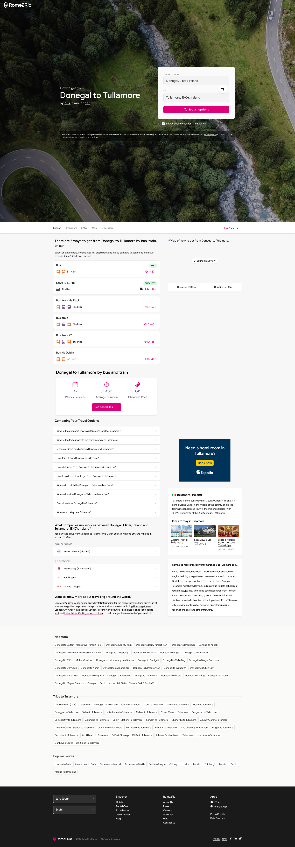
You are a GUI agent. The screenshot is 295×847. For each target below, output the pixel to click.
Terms (224, 838)
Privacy (216, 838)
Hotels (119, 802)
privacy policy (210, 134)
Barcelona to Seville (134, 764)
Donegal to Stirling (195, 675)
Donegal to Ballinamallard (116, 667)
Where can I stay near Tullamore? (74, 512)
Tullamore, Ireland (189, 495)
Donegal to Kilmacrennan (146, 667)
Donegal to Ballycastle (144, 652)
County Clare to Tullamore (213, 719)
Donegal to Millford (171, 675)
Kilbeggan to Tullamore (106, 704)
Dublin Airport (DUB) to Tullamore (72, 704)
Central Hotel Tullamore (179, 541)
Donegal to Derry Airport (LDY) (152, 644)
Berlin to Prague (157, 764)
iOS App (217, 802)
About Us (168, 802)
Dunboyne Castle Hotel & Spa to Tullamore (77, 742)
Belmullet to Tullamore (66, 735)
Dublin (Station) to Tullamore (128, 719)
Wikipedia (220, 512)
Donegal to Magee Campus (69, 683)
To (165, 91)
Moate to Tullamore (203, 704)
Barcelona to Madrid (110, 764)
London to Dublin (228, 764)
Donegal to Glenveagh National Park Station (78, 652)
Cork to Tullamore (153, 704)
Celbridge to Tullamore (97, 719)
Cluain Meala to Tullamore (174, 712)
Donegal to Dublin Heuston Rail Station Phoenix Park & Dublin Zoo (121, 683)
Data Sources (217, 818)
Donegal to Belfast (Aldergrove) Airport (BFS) (78, 644)
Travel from (171, 74)
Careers (167, 810)
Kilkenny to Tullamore (177, 704)
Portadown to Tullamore (138, 727)
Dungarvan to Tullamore (204, 712)
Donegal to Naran (90, 667)
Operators (107, 227)
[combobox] (196, 81)
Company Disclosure (110, 839)
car (87, 103)
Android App (220, 806)
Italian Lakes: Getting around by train (83, 613)
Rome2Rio (177, 571)
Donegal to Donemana (145, 675)
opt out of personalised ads (74, 137)
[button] (196, 109)
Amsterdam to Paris (85, 764)
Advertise (168, 814)
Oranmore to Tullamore (110, 727)
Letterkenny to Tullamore (119, 712)
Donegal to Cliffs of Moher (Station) (74, 660)
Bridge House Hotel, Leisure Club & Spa (226, 542)
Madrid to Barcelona (65, 771)
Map (94, 227)
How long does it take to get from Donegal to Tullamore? (86, 476)
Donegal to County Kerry (119, 644)
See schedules (104, 407)
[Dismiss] (231, 134)
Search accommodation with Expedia (186, 123)
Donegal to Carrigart (148, 660)
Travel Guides (123, 814)
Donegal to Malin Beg (174, 660)
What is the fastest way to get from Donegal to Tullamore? (87, 439)
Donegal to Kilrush (218, 675)
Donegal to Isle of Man (66, 675)
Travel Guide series (77, 602)
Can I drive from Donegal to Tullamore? (77, 503)
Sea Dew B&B (202, 540)
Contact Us (169, 822)
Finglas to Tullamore (222, 727)
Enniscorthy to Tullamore (68, 719)
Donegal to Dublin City (202, 667)
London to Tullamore (157, 719)
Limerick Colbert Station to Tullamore (74, 727)
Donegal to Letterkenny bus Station (115, 660)
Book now (205, 463)
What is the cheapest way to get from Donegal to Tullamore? (89, 430)
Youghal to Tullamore (166, 727)
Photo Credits (217, 814)
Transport (71, 227)
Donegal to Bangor (170, 652)
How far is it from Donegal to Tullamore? (78, 458)
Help (165, 818)
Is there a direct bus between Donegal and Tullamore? (85, 449)
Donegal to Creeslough (117, 652)
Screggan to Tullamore (67, 712)
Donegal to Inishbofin (175, 667)
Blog (118, 818)
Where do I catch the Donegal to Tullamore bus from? (85, 485)
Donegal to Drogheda (183, 644)
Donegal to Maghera (93, 675)
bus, (68, 103)
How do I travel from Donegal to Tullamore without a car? (86, 467)
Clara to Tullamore (130, 704)
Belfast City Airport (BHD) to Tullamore (132, 735)
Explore (231, 228)
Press (166, 806)
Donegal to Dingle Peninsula (204, 660)
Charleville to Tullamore (184, 719)
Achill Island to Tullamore (95, 735)
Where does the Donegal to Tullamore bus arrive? (83, 494)
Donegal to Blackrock (118, 675)
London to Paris (63, 764)
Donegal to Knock (208, 644)
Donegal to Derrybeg (66, 667)
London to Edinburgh (204, 764)
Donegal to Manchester (196, 652)
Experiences (122, 810)
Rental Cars (122, 806)
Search (57, 227)
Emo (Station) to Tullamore (194, 727)
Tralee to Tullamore (92, 712)
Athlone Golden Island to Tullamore (174, 735)
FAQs (84, 227)
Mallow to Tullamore (146, 712)
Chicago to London (179, 764)
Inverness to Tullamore (208, 735)
